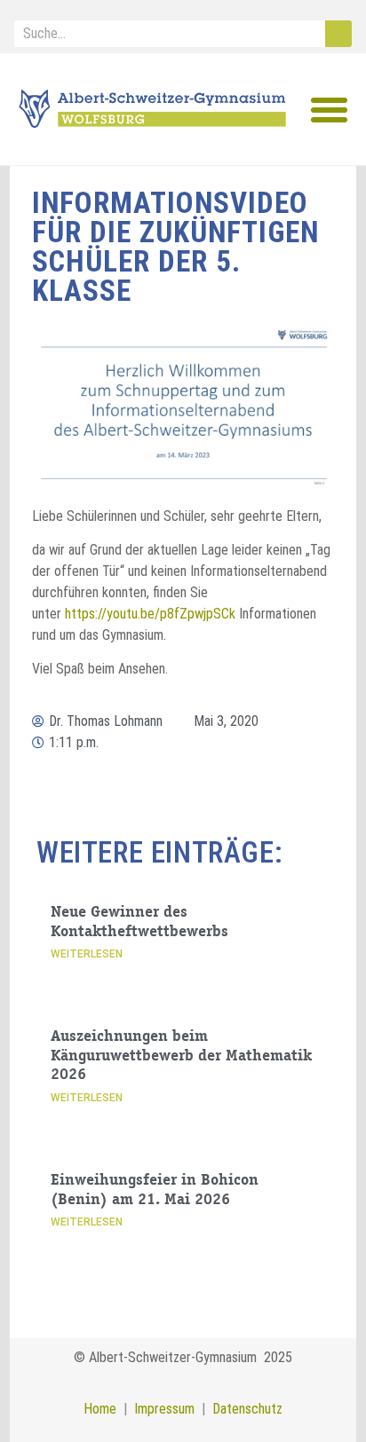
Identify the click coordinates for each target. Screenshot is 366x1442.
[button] (329, 110)
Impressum (161, 1408)
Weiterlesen (87, 954)
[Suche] (338, 33)
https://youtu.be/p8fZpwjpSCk (150, 613)
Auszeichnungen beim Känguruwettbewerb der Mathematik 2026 (181, 1056)
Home (100, 1408)
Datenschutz (247, 1408)
